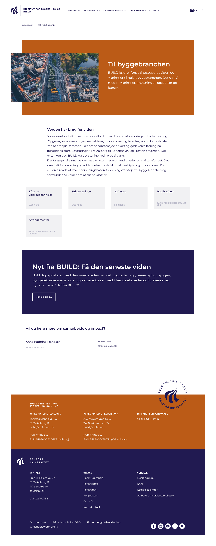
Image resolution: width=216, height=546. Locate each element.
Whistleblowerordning (44, 526)
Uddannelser (138, 10)
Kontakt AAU (91, 507)
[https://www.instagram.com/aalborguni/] (161, 526)
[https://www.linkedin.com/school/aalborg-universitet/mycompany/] (175, 526)
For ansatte (90, 483)
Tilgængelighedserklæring (103, 522)
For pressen (90, 495)
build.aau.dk (27, 25)
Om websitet (38, 522)
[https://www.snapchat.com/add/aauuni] (182, 526)
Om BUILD (154, 10)
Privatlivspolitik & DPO (66, 522)
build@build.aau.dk (42, 427)
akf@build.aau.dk (107, 345)
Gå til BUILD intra (148, 418)
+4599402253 (105, 341)
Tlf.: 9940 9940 (39, 486)
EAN (140, 483)
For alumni (90, 489)
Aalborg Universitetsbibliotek (155, 495)
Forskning (74, 10)
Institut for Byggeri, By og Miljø (41, 10)
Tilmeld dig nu (44, 296)
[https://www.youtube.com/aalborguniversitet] (168, 526)
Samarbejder (92, 10)
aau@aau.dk (37, 490)
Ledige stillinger (147, 489)
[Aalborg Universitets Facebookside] (153, 526)
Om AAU (88, 501)
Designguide (145, 477)
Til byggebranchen (115, 10)
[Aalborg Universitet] (15, 10)
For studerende (93, 477)
